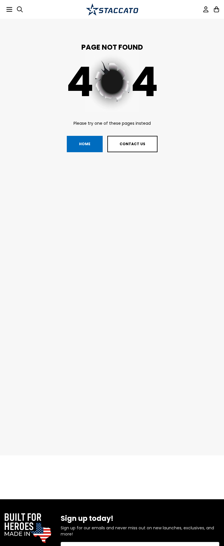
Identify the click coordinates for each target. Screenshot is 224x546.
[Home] (112, 9)
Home (84, 143)
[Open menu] (9, 9)
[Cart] (216, 9)
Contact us (132, 143)
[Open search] (20, 9)
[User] (206, 9)
